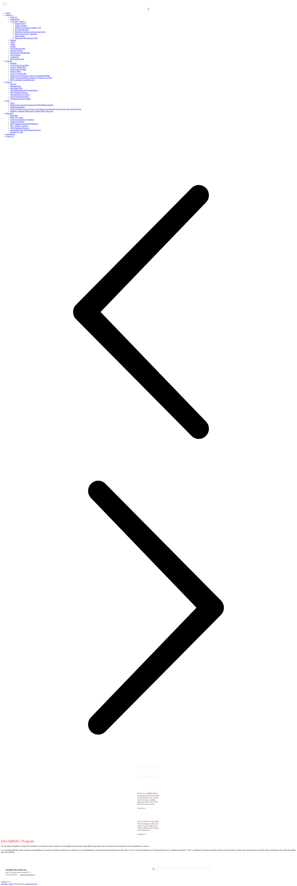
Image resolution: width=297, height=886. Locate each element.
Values (12, 44)
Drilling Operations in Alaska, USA (28, 28)
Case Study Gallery (18, 21)
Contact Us (10, 136)
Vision (12, 42)
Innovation (14, 115)
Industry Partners (16, 51)
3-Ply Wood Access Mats (19, 65)
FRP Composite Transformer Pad (22, 80)
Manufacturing (15, 86)
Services (9, 82)
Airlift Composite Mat (18, 74)
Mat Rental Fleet (16, 88)
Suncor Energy (20, 23)
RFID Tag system (16, 117)
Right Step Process (17, 59)
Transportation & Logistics (20, 95)
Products (9, 61)
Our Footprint (15, 55)
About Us (9, 15)
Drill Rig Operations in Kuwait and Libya (30, 32)
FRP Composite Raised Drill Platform (24, 124)
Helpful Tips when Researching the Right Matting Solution (31, 105)
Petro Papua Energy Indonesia (26, 34)
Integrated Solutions (17, 107)
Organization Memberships (20, 53)
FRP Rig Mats (15, 72)
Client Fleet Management (19, 97)
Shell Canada (20, 36)
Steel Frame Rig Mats (18, 69)
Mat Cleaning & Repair (18, 92)
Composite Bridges (17, 122)
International (10, 134)
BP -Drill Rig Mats (22, 30)
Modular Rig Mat (16, 132)
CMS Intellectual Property (19, 128)
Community (14, 57)
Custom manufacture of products (22, 120)
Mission (13, 40)
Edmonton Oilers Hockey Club (26, 38)
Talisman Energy (21, 26)
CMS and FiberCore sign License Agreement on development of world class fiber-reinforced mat (45, 109)
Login (11, 884)
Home (8, 13)
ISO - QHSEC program (19, 126)
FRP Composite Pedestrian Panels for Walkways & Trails (31, 78)
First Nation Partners (17, 49)
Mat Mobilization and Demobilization (24, 90)
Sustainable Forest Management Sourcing (25, 130)
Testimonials (14, 19)
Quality (13, 46)
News (8, 101)
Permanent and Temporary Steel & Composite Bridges (30, 76)
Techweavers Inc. (31, 884)
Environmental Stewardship (20, 99)
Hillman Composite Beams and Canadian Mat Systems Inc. (32, 111)
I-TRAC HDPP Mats (18, 67)
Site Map (4, 884)
